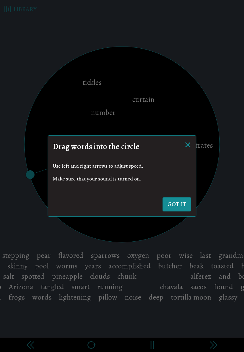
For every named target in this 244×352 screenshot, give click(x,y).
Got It (177, 204)
